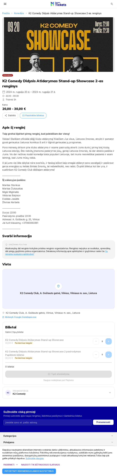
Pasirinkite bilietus (33, 115)
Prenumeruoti (103, 422)
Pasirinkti (10, 464)
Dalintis (10, 115)
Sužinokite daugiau (35, 458)
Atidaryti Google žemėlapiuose (19, 317)
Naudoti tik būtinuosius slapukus (40, 464)
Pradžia (6, 13)
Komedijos (19, 13)
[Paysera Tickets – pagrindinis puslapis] (58, 4)
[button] (58, 392)
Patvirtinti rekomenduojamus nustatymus (29, 471)
